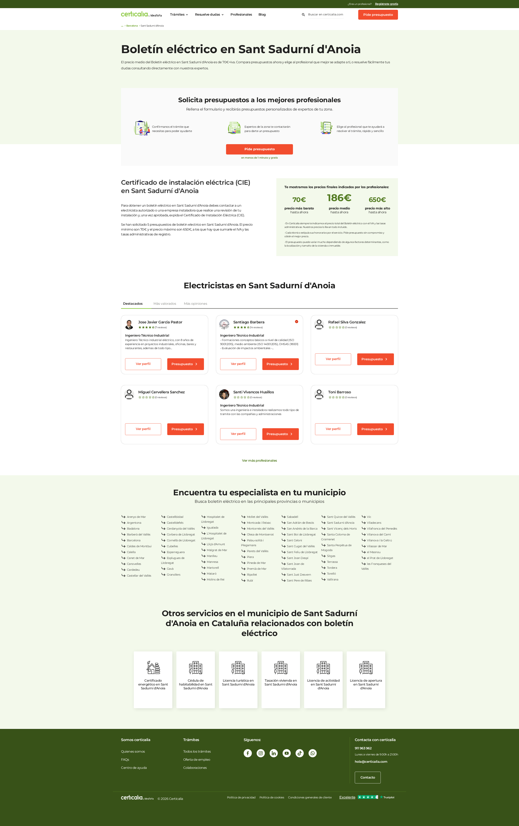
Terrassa (332, 562)
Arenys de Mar (136, 517)
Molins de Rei (215, 579)
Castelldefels (175, 523)
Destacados (133, 304)
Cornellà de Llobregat (181, 540)
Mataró (211, 573)
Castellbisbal (175, 517)
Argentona (134, 523)
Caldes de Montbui (139, 546)
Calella (131, 552)
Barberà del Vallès (138, 534)
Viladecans (374, 523)
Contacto (367, 777)
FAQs (125, 760)
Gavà (170, 569)
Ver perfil (143, 364)
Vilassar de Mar (377, 546)
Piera (250, 557)
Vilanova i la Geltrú (379, 540)
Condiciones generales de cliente (309, 797)
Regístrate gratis (386, 4)
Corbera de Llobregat (181, 534)
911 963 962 (363, 748)
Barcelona (132, 25)
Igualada (212, 527)
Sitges (331, 556)
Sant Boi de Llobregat (301, 534)
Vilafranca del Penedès (382, 528)
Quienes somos (133, 751)
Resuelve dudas (207, 14)
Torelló (331, 573)
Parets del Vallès (257, 551)
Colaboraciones (195, 768)
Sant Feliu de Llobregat (302, 552)
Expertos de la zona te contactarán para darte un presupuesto (267, 129)
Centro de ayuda (134, 768)
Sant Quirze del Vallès (341, 517)
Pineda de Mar (256, 563)
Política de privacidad (241, 797)
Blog (262, 14)
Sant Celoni (294, 540)
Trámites (177, 14)
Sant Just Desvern (299, 574)
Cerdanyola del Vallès (181, 528)
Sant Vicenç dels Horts (342, 528)
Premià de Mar (257, 569)
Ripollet (252, 574)
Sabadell (292, 517)
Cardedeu (133, 570)
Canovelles (134, 564)
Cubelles (172, 546)
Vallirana (332, 579)
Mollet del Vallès (257, 517)
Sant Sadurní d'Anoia (340, 523)
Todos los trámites (197, 751)
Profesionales (241, 14)
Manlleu (212, 556)
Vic (369, 517)
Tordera (332, 568)
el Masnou (374, 552)
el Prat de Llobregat (380, 558)
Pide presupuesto (378, 15)
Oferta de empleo (196, 760)
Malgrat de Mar (217, 550)
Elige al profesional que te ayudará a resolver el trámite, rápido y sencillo (360, 129)
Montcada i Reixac (259, 523)
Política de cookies (272, 797)
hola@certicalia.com (371, 762)
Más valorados (164, 304)
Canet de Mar (136, 558)
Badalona (133, 528)
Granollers (173, 574)
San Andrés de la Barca (302, 528)
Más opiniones (195, 304)
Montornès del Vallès (260, 528)
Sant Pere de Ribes (299, 580)
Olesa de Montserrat (260, 534)
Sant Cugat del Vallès (301, 546)
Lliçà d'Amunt (216, 544)
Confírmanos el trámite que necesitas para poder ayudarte (172, 129)
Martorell (213, 568)
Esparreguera (176, 552)
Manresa (212, 562)
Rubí (250, 580)
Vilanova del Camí (379, 534)
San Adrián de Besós (300, 523)
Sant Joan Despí (297, 558)
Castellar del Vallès (139, 575)
